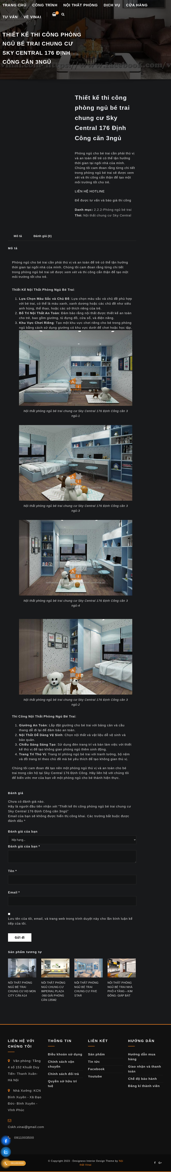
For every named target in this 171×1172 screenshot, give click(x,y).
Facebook (96, 1069)
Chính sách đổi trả (63, 1074)
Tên (12, 871)
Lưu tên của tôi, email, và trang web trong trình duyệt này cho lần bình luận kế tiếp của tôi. (70, 921)
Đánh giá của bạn (23, 831)
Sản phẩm (96, 1054)
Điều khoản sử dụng (65, 1054)
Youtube (95, 1076)
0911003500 (23, 1137)
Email (14, 892)
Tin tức (94, 1061)
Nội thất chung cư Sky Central (107, 215)
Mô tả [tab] (18, 236)
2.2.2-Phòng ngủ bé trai (113, 209)
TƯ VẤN (10, 17)
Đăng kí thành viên (144, 1086)
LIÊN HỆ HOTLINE (90, 191)
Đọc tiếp (8, 1001)
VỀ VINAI (32, 17)
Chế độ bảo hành (142, 1078)
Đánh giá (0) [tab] (43, 236)
